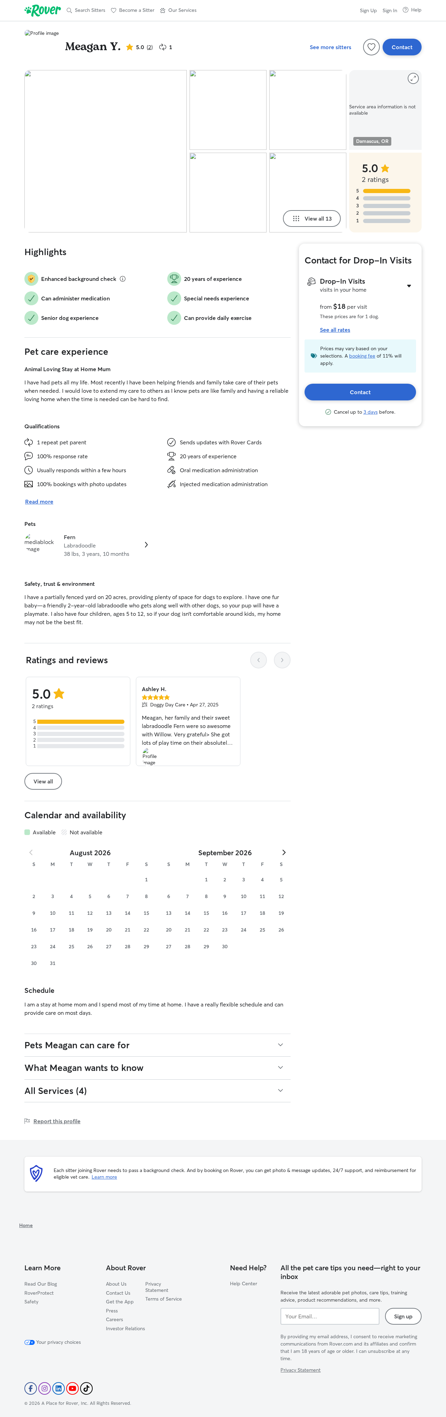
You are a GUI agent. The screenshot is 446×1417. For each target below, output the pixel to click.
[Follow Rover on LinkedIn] (58, 1388)
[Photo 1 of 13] (105, 151)
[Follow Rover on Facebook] (30, 1388)
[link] (86, 545)
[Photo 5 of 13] (307, 192)
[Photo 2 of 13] (228, 110)
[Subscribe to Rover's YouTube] (72, 1388)
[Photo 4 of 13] (307, 110)
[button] (178, 10)
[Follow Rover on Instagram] (44, 1388)
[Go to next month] (284, 852)
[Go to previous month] (31, 852)
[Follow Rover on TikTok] (86, 1388)
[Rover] (42, 10)
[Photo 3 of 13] (228, 192)
